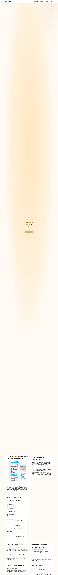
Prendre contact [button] (29, 231)
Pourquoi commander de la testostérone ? (14, 505)
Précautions (9, 515)
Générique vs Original (11, 512)
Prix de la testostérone (11, 504)
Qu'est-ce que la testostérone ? (12, 502)
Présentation (36, 1)
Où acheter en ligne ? (11, 511)
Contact (46, 1)
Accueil (51, 1)
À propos (41, 1)
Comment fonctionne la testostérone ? (14, 507)
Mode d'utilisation (10, 508)
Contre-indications (10, 514)
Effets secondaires (10, 517)
